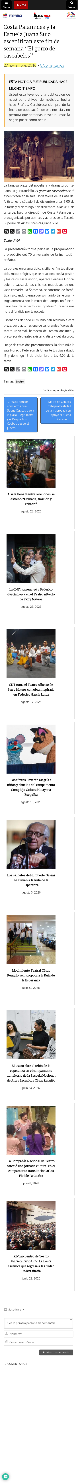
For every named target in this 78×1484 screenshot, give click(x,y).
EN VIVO (21, 5)
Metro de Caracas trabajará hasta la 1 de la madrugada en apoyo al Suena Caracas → (58, 410)
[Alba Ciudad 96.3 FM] (39, 15)
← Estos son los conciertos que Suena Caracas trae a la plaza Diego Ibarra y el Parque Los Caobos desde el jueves (20, 415)
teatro (20, 381)
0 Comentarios (52, 65)
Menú (6, 7)
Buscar (72, 7)
